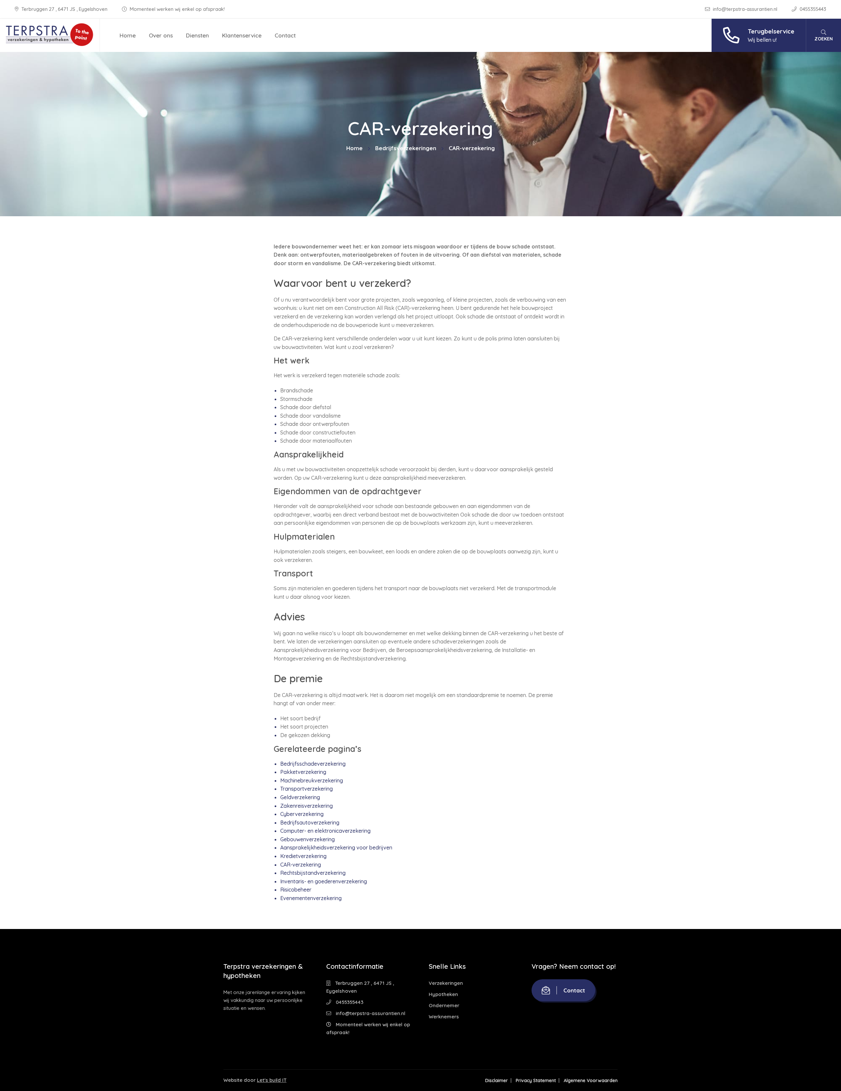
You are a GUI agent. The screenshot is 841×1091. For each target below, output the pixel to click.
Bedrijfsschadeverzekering (313, 763)
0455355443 (812, 9)
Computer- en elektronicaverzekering (325, 830)
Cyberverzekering (302, 814)
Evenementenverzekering (311, 898)
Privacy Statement (536, 1080)
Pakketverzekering (303, 772)
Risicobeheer (295, 889)
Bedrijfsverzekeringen (405, 148)
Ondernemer (444, 1005)
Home (128, 35)
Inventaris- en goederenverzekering (323, 881)
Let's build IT (271, 1080)
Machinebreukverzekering (311, 780)
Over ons (161, 35)
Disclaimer (496, 1080)
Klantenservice (241, 35)
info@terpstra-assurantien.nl (745, 9)
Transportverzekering (306, 788)
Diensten (197, 35)
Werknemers (444, 1016)
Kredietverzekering (303, 856)
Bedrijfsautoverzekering (309, 822)
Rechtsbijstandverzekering (313, 873)
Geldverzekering (300, 797)
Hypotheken (443, 994)
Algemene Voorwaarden (591, 1080)
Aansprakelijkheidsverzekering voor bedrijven (336, 847)
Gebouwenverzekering (307, 839)
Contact (285, 35)
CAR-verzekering (300, 864)
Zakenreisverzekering (306, 805)
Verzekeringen (446, 983)
